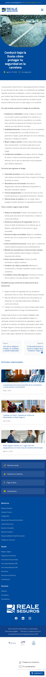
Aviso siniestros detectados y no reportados (23, 629)
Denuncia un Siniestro (8, 575)
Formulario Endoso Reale (9, 559)
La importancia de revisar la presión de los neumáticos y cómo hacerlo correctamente (22, 386)
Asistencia (4, 571)
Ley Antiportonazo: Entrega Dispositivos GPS (23, 634)
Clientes (4, 591)
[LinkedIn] (23, 618)
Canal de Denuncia (7, 524)
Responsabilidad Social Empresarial (12, 536)
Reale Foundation (7, 532)
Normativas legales (11, 631)
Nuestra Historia (6, 508)
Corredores (5, 595)
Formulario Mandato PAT (9, 563)
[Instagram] (30, 618)
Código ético (5, 516)
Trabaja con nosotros (8, 540)
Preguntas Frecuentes (8, 555)
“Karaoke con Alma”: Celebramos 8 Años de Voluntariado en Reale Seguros (18, 416)
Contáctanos (5, 579)
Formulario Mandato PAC (9, 567)
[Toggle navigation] (42, 10)
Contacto (38, 673)
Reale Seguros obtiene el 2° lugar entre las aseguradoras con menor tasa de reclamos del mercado (23, 446)
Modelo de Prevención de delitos (12, 520)
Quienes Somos (6, 512)
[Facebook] (16, 618)
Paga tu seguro (6, 551)
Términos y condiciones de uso (31, 631)
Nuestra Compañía (7, 528)
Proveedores (5, 599)
